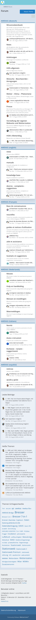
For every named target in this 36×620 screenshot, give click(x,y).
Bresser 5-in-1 (7, 517)
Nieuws (9, 273)
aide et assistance (14, 241)
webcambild (25, 555)
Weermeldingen (13, 311)
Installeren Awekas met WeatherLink (21, 280)
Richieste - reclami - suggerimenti (14, 350)
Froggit (4, 534)
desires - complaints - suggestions (15, 187)
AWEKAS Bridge (8, 513)
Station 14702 (14, 358)
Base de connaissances (16, 206)
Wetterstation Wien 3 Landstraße (20, 130)
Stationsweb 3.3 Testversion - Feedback (21, 88)
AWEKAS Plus (13, 236)
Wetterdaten (13, 558)
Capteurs (19, 520)
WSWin (26, 561)
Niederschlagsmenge (23, 540)
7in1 (3, 508)
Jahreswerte (21, 534)
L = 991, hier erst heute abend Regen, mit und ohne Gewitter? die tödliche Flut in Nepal (21, 141)
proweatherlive (13, 543)
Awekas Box (26, 508)
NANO (12, 540)
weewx (5, 558)
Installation (12, 534)
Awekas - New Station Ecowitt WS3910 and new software (21, 263)
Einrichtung (12, 529)
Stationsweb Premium (11, 552)
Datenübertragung (10, 526)
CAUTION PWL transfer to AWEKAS (21, 180)
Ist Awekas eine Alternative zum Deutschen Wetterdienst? (21, 115)
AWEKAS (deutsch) (9, 21)
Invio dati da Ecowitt (16, 343)
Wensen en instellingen (16, 299)
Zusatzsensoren (8, 564)
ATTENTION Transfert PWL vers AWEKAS (21, 209)
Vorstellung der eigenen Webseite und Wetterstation (18, 122)
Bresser (19, 512)
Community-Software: (18, 617)
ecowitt (4, 529)
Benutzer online (7, 589)
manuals (10, 162)
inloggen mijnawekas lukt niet (19, 305)
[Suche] (23, 2)
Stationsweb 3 (21, 549)
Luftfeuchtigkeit (16, 537)
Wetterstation (25, 558)
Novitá (9, 325)
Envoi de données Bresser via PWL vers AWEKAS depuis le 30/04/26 (21, 221)
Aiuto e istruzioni (13, 338)
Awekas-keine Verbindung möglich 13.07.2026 (17, 425)
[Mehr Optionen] (33, 16)
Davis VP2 (27, 526)
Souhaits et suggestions (16, 256)
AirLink (8, 508)
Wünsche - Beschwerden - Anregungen (17, 80)
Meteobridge (27, 537)
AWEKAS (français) (9, 202)
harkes (24, 583)
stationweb (25, 552)
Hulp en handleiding (15, 286)
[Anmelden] (28, 2)
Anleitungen (11, 57)
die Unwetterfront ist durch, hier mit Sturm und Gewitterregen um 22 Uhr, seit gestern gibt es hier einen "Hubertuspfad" (20, 486)
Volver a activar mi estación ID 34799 (21, 385)
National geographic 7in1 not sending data (21, 195)
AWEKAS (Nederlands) (10, 269)
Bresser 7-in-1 (19, 516)
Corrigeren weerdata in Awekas (20, 293)
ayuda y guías (12, 380)
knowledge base (13, 175)
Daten (26, 520)
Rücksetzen (6, 545)
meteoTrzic (4, 601)
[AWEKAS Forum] (3, 2)
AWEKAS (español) (9, 365)
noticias (9, 369)
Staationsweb (16, 545)
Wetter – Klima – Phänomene (18, 94)
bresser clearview (8, 520)
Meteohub (5, 540)
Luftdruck (6, 537)
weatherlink (16, 555)
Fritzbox (26, 531)
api (13, 508)
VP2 (10, 555)
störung (5, 555)
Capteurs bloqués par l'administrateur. (21, 250)
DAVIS (21, 526)
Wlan (19, 561)
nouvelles (10, 214)
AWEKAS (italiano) (8, 321)
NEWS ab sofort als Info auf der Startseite (21, 51)
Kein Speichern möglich (17, 73)
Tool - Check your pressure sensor (21, 169)
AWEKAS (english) (8, 147)
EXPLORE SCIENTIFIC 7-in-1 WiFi (12, 531)
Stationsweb (8, 548)
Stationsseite (26, 545)
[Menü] (33, 2)
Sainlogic (12, 62)
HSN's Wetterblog (14, 135)
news (8, 151)
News (8, 44)
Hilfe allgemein (12, 68)
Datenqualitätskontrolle (11, 523)
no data (4, 543)
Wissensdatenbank (14, 25)
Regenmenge (23, 543)
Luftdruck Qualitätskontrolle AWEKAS (18, 493)
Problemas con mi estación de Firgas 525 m (21, 374)
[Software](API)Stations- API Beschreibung (21, 39)
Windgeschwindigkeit (9, 562)
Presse (9, 106)
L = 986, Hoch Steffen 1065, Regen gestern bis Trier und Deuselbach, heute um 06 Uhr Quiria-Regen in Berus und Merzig (20, 433)
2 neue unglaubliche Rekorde (19, 100)
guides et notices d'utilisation (19, 227)
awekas (18, 508)
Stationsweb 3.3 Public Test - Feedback (21, 157)
